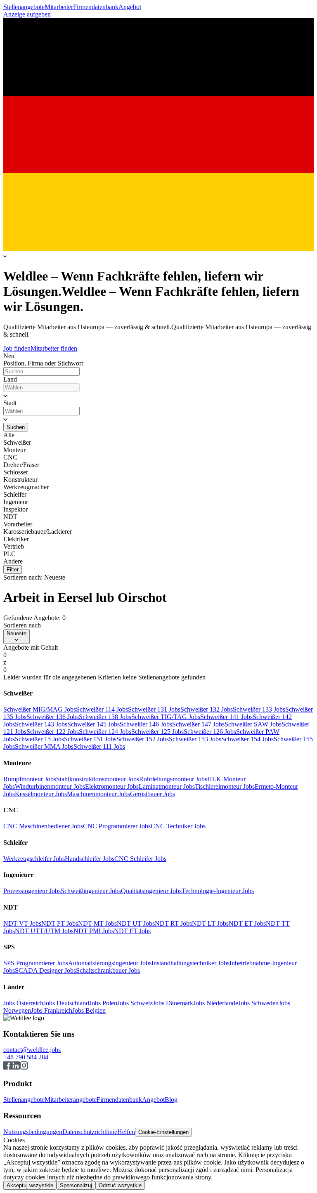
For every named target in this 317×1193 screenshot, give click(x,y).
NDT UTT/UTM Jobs (44, 930)
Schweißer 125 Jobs (157, 731)
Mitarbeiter (59, 6)
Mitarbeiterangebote (71, 1099)
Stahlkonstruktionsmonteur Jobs (97, 779)
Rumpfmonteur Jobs (29, 779)
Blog (171, 1099)
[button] (158, 395)
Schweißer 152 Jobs (142, 739)
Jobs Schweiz (135, 1003)
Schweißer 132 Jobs (206, 709)
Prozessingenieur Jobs (32, 890)
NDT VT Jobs (22, 923)
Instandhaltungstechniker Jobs (190, 963)
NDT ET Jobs (247, 923)
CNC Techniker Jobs (178, 826)
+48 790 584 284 (25, 1057)
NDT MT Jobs (97, 923)
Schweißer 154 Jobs (247, 739)
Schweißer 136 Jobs (52, 716)
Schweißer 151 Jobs (90, 739)
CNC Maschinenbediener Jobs (43, 826)
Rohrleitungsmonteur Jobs (173, 779)
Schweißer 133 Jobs (259, 709)
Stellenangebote (24, 6)
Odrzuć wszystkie (120, 1185)
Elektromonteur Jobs (112, 786)
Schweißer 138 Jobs (105, 716)
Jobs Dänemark (173, 1003)
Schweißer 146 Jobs (146, 724)
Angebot (129, 6)
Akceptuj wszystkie (30, 1185)
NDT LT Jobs (210, 923)
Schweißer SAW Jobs (253, 724)
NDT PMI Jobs (93, 930)
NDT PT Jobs (59, 923)
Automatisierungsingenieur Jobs (109, 963)
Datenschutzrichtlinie (89, 1131)
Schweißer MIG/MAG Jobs (39, 709)
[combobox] (41, 387)
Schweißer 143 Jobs (41, 724)
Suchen (16, 427)
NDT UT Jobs (136, 923)
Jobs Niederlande (215, 1003)
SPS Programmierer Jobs (35, 963)
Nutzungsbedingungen (32, 1131)
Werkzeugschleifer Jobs (34, 858)
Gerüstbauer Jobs (152, 793)
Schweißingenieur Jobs (91, 890)
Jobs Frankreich (51, 1010)
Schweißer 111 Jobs (99, 746)
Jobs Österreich (23, 1003)
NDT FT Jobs (132, 930)
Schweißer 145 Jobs (93, 724)
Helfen (126, 1131)
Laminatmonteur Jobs (167, 786)
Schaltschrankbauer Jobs (108, 970)
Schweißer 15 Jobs (39, 739)
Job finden (17, 348)
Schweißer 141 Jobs (226, 716)
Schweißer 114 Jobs (102, 709)
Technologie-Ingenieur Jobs (218, 890)
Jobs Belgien (89, 1010)
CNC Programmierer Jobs (117, 826)
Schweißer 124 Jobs (105, 731)
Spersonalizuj (76, 1185)
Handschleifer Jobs (89, 858)
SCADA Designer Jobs (45, 970)
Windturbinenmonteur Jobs (50, 786)
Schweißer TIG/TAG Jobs (165, 716)
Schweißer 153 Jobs (195, 739)
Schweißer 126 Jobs (210, 731)
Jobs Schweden (258, 1003)
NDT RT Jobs (173, 923)
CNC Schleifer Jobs (140, 858)
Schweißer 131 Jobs (154, 709)
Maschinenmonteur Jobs (98, 793)
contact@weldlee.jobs (32, 1049)
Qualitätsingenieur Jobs (151, 890)
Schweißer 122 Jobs (52, 731)
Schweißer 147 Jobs (198, 724)
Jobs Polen (103, 1003)
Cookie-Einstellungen (163, 1132)
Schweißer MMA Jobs (44, 746)
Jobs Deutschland (66, 1003)
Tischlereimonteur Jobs (225, 786)
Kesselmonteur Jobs (41, 793)
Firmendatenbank (95, 6)
